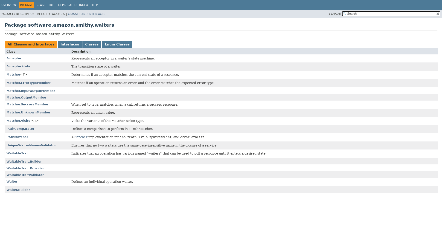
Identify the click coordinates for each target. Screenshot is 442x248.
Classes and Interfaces (86, 14)
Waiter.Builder (18, 190)
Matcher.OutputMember (26, 97)
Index (83, 5)
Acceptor (13, 58)
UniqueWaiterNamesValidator (31, 145)
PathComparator (20, 128)
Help (94, 5)
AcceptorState (18, 66)
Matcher (13, 74)
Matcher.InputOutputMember (30, 91)
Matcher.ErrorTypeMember (28, 83)
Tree (51, 5)
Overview (8, 5)
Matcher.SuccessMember (27, 104)
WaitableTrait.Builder (24, 161)
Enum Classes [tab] (117, 44)
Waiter (11, 181)
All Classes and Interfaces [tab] (31, 44)
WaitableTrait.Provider (25, 168)
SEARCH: (335, 13)
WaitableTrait (17, 153)
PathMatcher (17, 137)
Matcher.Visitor (19, 120)
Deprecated (67, 5)
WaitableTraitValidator (25, 175)
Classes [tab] (92, 44)
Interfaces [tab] (70, 44)
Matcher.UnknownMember (28, 112)
